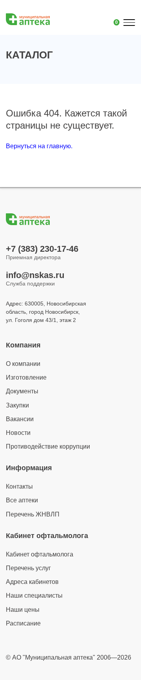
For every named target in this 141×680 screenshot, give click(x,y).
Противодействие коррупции (48, 446)
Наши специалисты (34, 595)
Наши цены (23, 609)
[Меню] (129, 22)
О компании (23, 363)
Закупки (17, 405)
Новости (18, 432)
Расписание (23, 623)
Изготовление (26, 377)
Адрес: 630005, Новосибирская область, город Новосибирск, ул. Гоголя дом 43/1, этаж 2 (46, 311)
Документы (22, 391)
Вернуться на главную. (39, 146)
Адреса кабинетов (32, 581)
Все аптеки (22, 500)
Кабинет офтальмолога (39, 554)
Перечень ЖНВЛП (33, 514)
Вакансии (20, 419)
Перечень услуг (28, 568)
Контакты (19, 486)
